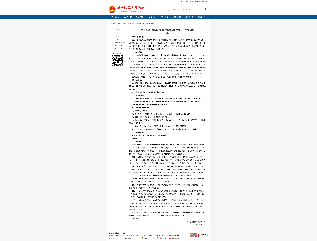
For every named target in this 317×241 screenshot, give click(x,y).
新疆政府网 (205, 1)
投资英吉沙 (189, 17)
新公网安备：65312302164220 (133, 238)
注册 (191, 1)
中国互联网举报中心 (163, 238)
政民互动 (177, 17)
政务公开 (152, 17)
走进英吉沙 (127, 17)
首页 (117, 17)
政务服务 (164, 17)
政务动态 (140, 17)
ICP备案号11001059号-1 (149, 238)
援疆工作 (201, 17)
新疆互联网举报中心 (176, 238)
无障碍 (182, 1)
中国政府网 (197, 1)
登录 (187, 1)
